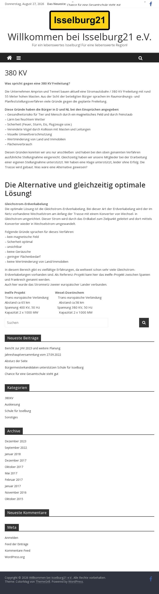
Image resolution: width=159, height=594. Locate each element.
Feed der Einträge (16, 544)
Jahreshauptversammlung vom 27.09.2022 (33, 355)
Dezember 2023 (15, 441)
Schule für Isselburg (18, 411)
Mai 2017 (11, 473)
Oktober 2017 (14, 467)
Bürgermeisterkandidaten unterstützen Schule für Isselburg (106, 3)
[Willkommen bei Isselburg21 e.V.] (9, 58)
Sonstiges (11, 417)
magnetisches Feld (89, 114)
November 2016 (15, 492)
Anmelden (11, 538)
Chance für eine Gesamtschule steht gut (31, 374)
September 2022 (16, 448)
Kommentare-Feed (17, 550)
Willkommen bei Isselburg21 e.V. (80, 36)
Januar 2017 (13, 486)
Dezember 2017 (15, 460)
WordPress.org (15, 557)
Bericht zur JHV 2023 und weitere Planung (32, 348)
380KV (9, 398)
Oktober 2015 (14, 499)
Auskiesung (12, 404)
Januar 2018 (13, 454)
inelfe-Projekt (114, 274)
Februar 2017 (14, 480)
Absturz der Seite (16, 361)
